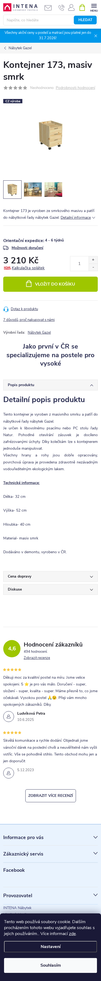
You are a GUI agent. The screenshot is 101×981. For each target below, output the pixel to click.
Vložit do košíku (55, 284)
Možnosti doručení (27, 247)
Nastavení (51, 947)
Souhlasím (50, 965)
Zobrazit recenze (37, 657)
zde (72, 934)
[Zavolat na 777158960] (61, 7)
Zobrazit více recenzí (50, 795)
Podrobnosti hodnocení (75, 88)
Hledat (85, 20)
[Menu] (94, 7)
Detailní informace (76, 217)
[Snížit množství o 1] (93, 267)
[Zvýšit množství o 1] (93, 260)
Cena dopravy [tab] (19, 576)
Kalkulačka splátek (28, 268)
